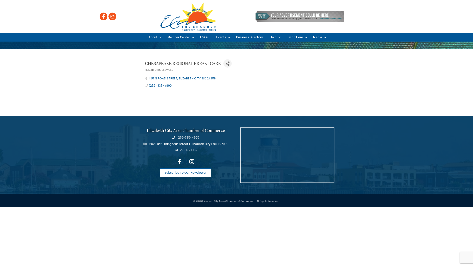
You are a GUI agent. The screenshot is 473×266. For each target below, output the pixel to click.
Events (221, 37)
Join (273, 37)
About (153, 37)
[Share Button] (227, 63)
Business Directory (249, 37)
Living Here (295, 37)
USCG (204, 37)
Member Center (179, 37)
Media (317, 37)
